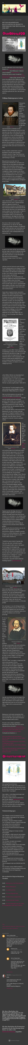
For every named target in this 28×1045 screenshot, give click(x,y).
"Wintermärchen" (15, 72)
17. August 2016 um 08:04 (16, 959)
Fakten (17, 926)
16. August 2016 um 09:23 (12, 936)
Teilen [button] (3, 924)
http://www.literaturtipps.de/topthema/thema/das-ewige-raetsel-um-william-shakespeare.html (13, 750)
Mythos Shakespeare (11, 886)
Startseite (5, 14)
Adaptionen (7, 926)
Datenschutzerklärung (8, 1032)
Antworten (9, 972)
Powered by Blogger (15, 1040)
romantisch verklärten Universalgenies (11, 397)
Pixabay (11, 126)
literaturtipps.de (16, 560)
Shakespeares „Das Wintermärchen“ (15, 883)
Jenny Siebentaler (11, 935)
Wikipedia (16, 199)
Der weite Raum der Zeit (12, 893)
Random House (5, 928)
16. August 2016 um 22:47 (16, 975)
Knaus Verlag (21, 926)
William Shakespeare (13, 928)
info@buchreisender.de (18, 799)
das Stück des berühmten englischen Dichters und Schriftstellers (13, 76)
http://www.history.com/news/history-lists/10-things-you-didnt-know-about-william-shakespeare (13, 738)
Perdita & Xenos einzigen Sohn (13, 896)
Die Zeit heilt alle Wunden (12, 900)
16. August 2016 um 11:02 (16, 949)
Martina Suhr (14, 948)
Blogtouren (13, 926)
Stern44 (9, 975)
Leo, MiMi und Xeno (11, 890)
